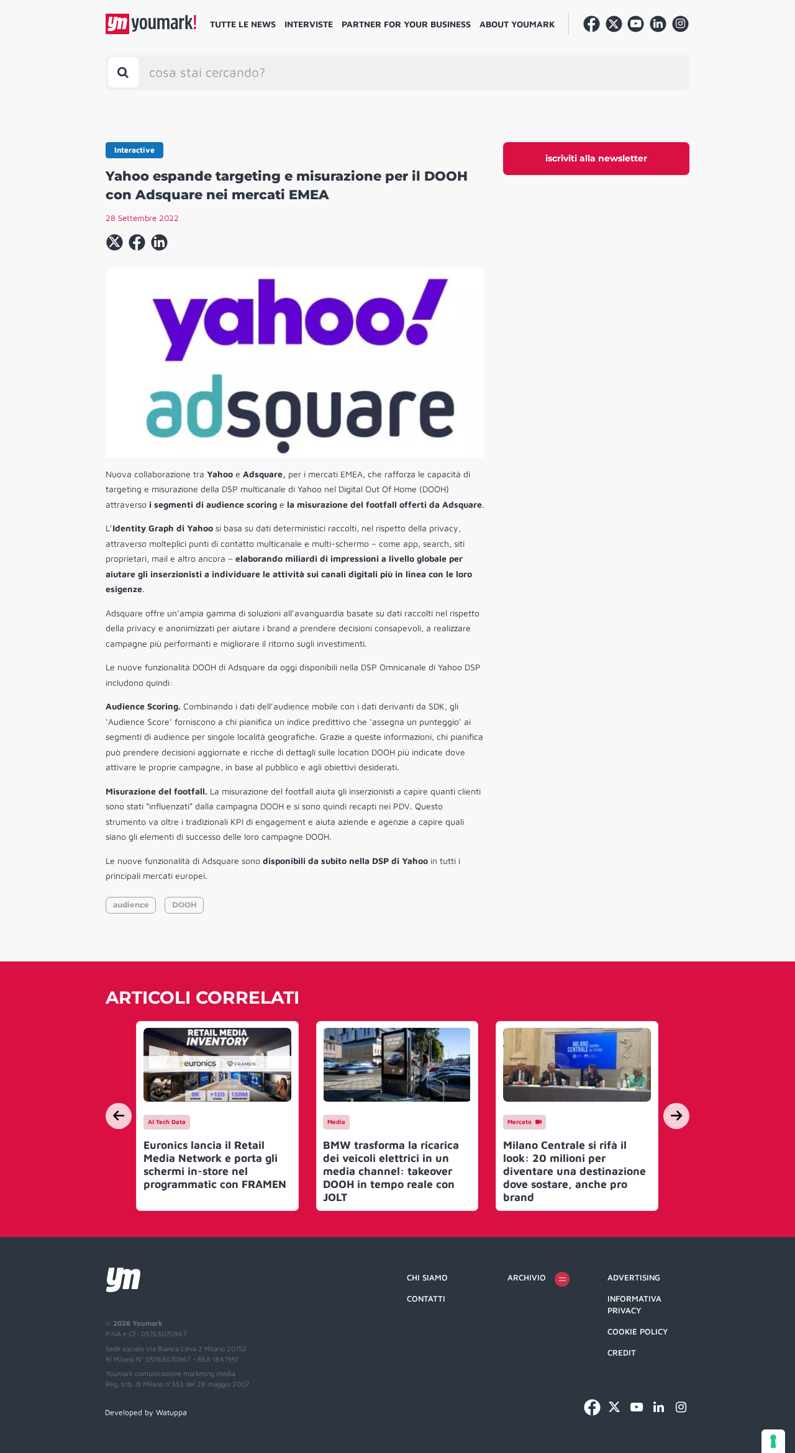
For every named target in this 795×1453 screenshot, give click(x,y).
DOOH (184, 904)
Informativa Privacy (634, 1304)
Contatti (426, 1298)
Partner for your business (406, 24)
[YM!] (151, 24)
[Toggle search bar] (123, 72)
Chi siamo (427, 1277)
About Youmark (517, 24)
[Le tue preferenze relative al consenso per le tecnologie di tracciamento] (773, 1441)
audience (131, 904)
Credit (621, 1352)
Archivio (526, 1277)
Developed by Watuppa (146, 1412)
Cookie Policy (637, 1331)
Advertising (633, 1277)
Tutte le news (243, 24)
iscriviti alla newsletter (596, 158)
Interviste (308, 24)
